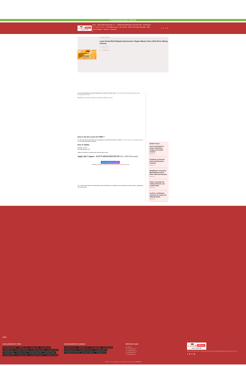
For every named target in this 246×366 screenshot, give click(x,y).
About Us (106, 29)
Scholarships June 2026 (167, 325)
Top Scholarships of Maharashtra (49, 337)
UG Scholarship (212, 325)
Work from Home (219, 325)
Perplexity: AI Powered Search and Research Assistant (157, 146)
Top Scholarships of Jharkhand (52, 335)
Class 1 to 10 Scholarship (16, 325)
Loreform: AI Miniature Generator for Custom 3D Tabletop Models (158, 180)
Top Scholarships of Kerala (21, 337)
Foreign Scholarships (57, 325)
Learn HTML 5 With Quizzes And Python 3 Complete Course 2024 (98, 83)
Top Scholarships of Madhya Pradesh (35, 337)
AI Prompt (5, 325)
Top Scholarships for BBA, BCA (100, 335)
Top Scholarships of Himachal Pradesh (22, 335)
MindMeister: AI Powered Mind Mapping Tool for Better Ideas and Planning (158, 158)
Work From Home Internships (137, 27)
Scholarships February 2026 (135, 325)
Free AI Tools (123, 27)
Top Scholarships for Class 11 (71, 332)
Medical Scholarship (86, 325)
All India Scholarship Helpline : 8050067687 (123, 20)
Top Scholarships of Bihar (34, 332)
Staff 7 (129, 38)
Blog (148, 27)
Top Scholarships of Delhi (45, 332)
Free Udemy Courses (98, 27)
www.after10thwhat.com (131, 337)
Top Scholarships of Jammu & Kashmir (38, 335)
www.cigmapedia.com (116, 347)
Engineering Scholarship (47, 325)
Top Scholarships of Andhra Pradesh (10, 332)
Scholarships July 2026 (157, 325)
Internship (73, 325)
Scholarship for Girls (102, 325)
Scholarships (147, 25)
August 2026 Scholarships (106, 25)
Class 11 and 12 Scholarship (27, 325)
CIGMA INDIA (138, 347)
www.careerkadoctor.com (131, 334)
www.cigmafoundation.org (131, 336)
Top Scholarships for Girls (203, 325)
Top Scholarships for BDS (107, 332)
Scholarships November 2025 (179, 325)
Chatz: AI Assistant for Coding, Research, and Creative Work (157, 169)
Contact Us (113, 29)
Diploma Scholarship (38, 325)
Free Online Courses (112, 27)
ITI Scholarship (78, 325)
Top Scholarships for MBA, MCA (87, 337)
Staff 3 (154, 139)
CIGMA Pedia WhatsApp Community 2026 (129, 25)
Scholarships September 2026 (191, 325)
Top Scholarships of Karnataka (8, 337)
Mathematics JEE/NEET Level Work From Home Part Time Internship (113, 149)
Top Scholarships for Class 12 (83, 332)
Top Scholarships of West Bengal (51, 340)
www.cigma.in (129, 332)
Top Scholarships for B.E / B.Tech (71, 335)
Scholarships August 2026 (111, 325)
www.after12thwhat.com (131, 339)
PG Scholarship (94, 325)
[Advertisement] (123, 9)
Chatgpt (8, 325)
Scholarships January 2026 (147, 325)
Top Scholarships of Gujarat (8, 335)
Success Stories (97, 29)
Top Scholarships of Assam (23, 332)
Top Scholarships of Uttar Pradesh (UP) (36, 340)
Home (94, 25)
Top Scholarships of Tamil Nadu (9, 340)
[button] (93, 31)
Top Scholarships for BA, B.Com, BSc (86, 335)
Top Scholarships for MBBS (96, 332)
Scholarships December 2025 (123, 325)
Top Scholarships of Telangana (22, 340)
